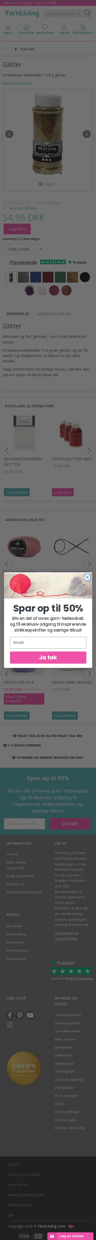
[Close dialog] (87, 577)
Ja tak (48, 657)
